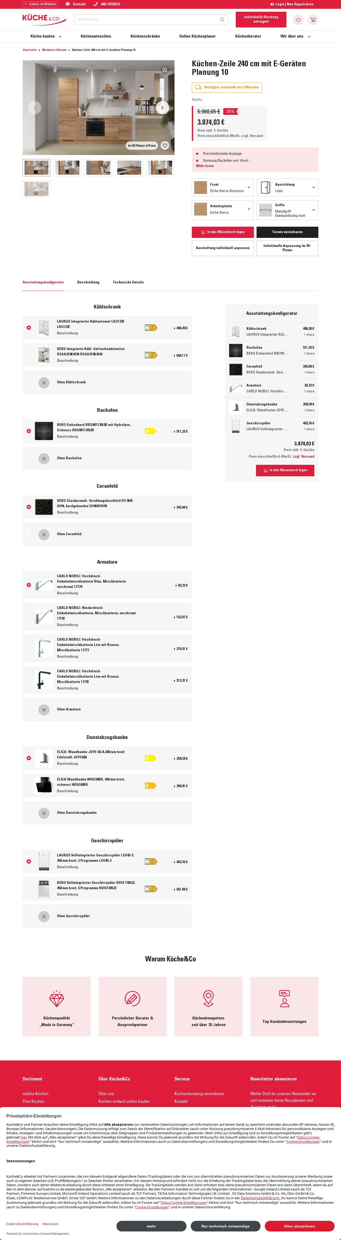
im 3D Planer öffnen (142, 145)
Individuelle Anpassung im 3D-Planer (287, 248)
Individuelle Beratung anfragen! (261, 19)
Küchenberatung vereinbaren (199, 1093)
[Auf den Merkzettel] (165, 145)
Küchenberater (248, 36)
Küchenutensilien (96, 36)
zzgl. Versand (252, 136)
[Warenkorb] (313, 19)
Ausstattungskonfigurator (43, 282)
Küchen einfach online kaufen (124, 1101)
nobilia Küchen (35, 1093)
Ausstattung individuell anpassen (223, 248)
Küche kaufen (43, 36)
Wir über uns (292, 36)
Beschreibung (88, 282)
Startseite (29, 50)
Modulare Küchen (54, 50)
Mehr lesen (205, 166)
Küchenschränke (145, 36)
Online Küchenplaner (197, 36)
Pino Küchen (33, 1101)
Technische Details (128, 282)
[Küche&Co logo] (45, 19)
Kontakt (180, 1101)
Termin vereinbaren (287, 232)
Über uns (106, 1093)
